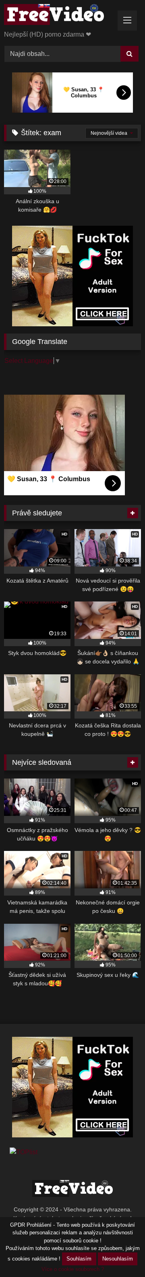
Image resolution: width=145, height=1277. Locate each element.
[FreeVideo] (59, 16)
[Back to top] (120, 1253)
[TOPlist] (23, 1152)
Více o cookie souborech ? (72, 1269)
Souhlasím (78, 1259)
